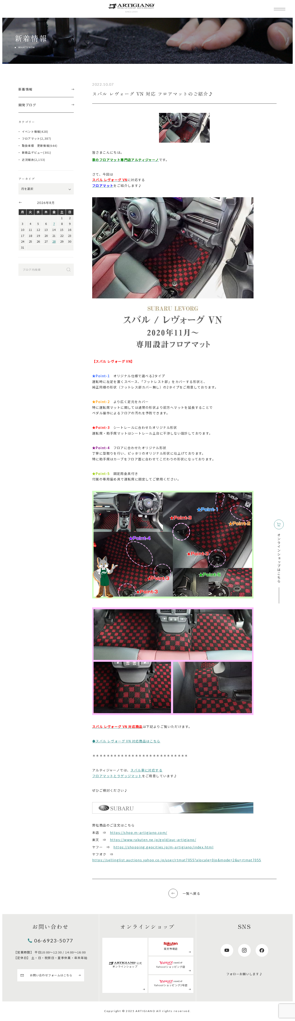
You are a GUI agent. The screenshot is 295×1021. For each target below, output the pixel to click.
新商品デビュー (32, 152)
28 (54, 241)
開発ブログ (27, 105)
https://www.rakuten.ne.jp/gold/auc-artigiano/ (153, 839)
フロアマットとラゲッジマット (117, 776)
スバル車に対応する (146, 770)
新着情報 (25, 89)
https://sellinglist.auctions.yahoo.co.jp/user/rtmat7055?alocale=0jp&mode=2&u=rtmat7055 (176, 860)
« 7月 (20, 202)
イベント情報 (31, 131)
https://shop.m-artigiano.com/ (138, 832)
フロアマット (31, 138)
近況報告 (28, 160)
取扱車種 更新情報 (35, 145)
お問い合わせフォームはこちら (51, 975)
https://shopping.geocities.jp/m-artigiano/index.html (163, 847)
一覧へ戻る (191, 893)
